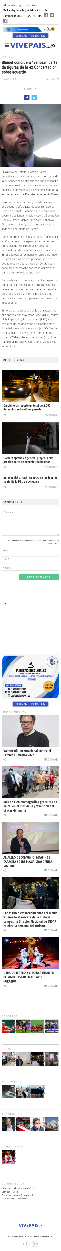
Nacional (51, 759)
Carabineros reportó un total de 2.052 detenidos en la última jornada (26, 407)
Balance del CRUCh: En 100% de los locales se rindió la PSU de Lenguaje (30, 479)
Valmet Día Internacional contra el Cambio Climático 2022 (27, 752)
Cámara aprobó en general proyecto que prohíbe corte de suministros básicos (28, 460)
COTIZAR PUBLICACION (30, 35)
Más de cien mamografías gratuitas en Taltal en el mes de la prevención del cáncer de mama (30, 806)
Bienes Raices (31, 5)
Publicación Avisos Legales (13, 5)
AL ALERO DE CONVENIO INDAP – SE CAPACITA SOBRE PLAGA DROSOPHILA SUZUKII (27, 861)
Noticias (7, 57)
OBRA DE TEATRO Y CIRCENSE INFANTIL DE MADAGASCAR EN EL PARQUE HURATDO (28, 977)
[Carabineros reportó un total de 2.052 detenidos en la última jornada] (30, 386)
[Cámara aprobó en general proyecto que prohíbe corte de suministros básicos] (30, 438)
